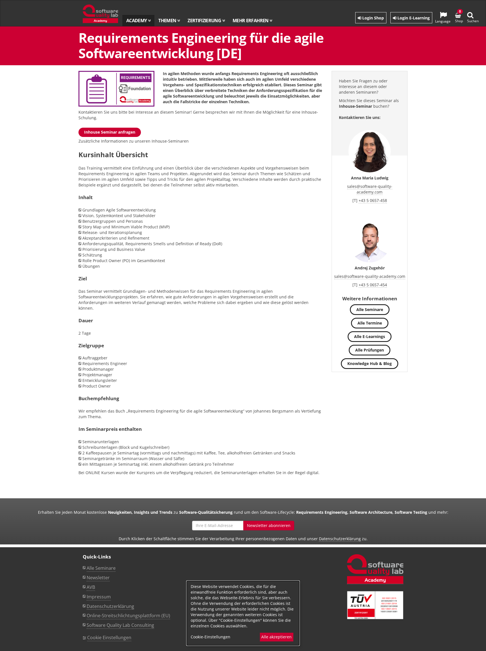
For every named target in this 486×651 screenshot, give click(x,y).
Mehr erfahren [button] (251, 20)
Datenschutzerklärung (340, 538)
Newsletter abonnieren (269, 525)
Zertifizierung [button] (205, 20)
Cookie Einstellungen (109, 637)
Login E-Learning (413, 18)
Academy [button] (137, 20)
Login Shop (372, 18)
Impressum (99, 597)
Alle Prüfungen (369, 350)
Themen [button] (167, 20)
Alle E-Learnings (369, 336)
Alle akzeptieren (276, 636)
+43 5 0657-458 (373, 200)
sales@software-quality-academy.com (369, 189)
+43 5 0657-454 (373, 284)
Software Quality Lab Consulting (120, 625)
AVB (91, 587)
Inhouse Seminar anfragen (109, 132)
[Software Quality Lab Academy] (375, 569)
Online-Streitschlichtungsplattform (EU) (128, 615)
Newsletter (98, 578)
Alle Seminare (369, 309)
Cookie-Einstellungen (210, 636)
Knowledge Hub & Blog (369, 363)
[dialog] (243, 613)
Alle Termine (369, 323)
